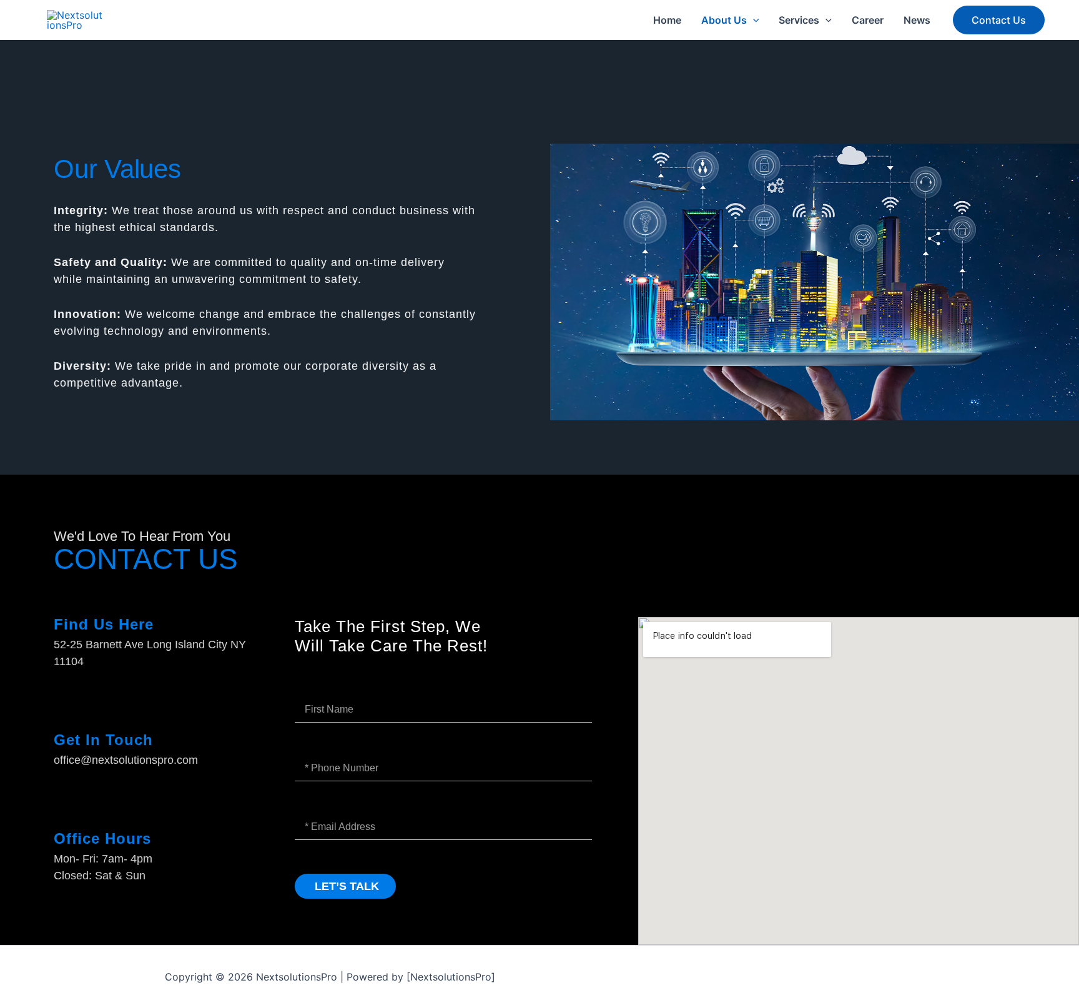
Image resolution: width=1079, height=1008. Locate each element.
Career (868, 20)
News (917, 20)
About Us (724, 20)
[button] (753, 20)
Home (667, 20)
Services (799, 20)
